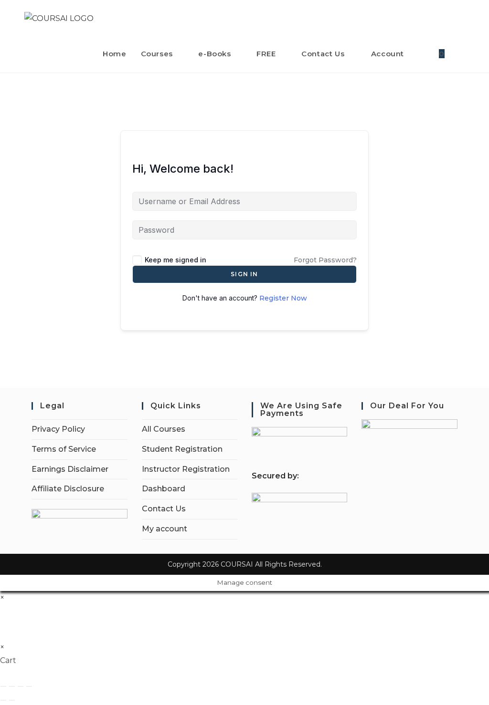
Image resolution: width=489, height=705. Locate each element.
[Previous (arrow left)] (3, 700)
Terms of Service (64, 449)
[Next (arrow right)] (12, 700)
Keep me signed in (175, 260)
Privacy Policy (58, 429)
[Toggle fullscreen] (12, 686)
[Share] (20, 686)
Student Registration (182, 449)
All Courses (163, 429)
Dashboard (163, 488)
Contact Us (164, 508)
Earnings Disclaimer (70, 469)
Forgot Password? (325, 260)
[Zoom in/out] (3, 686)
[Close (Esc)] (29, 686)
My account (164, 528)
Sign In (244, 274)
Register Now (283, 298)
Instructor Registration (186, 469)
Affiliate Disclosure (68, 488)
